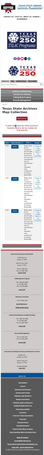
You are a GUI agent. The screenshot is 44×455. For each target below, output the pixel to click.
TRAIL (12, 81)
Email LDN (22, 326)
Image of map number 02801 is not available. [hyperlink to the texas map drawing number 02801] (38, 150)
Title (28, 143)
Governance (22, 19)
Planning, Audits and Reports (23, 403)
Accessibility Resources (22, 441)
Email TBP (22, 290)
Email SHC (22, 368)
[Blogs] (25, 59)
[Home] (22, 7)
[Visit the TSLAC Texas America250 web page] (22, 38)
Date (7, 143)
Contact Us (8, 17)
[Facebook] (15, 59)
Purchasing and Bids (23, 409)
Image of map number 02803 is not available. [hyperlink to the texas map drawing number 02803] (38, 215)
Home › (5, 104)
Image (37, 143)
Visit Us (18, 17)
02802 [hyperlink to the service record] (15, 179)
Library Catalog (21, 81)
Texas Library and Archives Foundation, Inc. (22, 444)
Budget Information (23, 399)
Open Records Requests (23, 389)
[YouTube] (22, 59)
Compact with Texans (23, 393)
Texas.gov (22, 419)
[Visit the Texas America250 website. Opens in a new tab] (22, 71)
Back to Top (22, 376)
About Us (27, 17)
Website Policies (22, 437)
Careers (22, 386)
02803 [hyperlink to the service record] (15, 211)
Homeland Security (22, 426)
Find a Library (32, 81)
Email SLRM (22, 342)
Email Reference (21, 304)
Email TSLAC (22, 273)
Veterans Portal (22, 422)
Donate (36, 17)
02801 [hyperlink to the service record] (15, 146)
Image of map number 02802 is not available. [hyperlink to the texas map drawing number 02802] (38, 183)
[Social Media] (29, 59)
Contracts (22, 412)
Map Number (16, 143)
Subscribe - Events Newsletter (22, 447)
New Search (22, 118)
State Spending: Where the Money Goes (23, 432)
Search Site (5, 81)
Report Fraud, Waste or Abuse (23, 429)
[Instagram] (18, 59)
